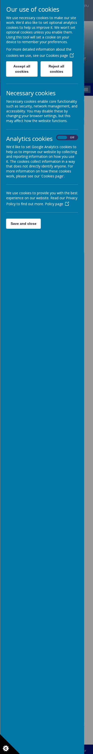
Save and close (23, 224)
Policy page (54, 203)
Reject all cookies (56, 68)
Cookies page (57, 55)
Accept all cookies (21, 68)
